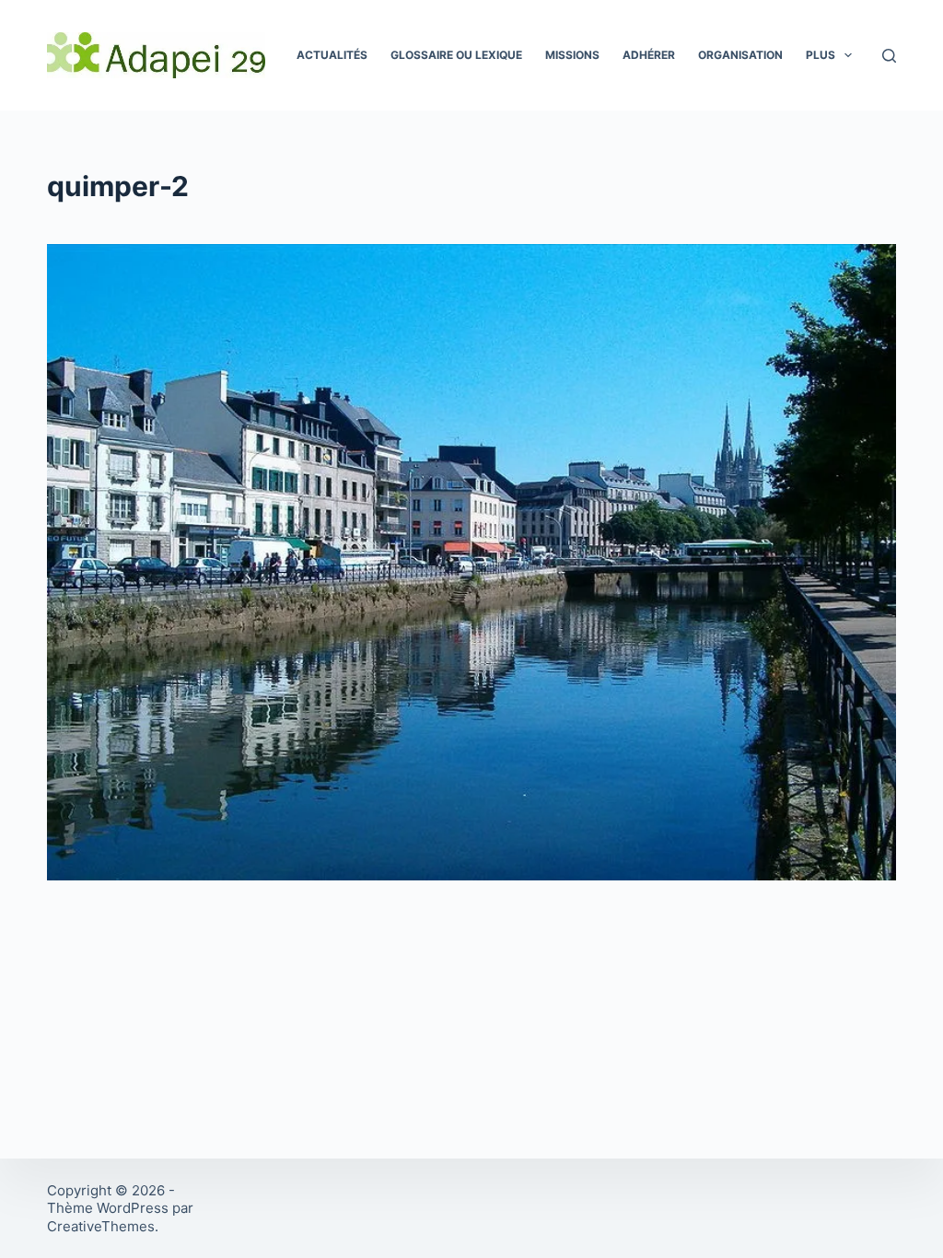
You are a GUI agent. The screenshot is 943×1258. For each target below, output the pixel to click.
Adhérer (649, 55)
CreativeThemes (101, 1226)
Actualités (332, 55)
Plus (820, 55)
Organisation (740, 55)
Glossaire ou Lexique (456, 55)
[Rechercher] (889, 56)
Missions (572, 55)
